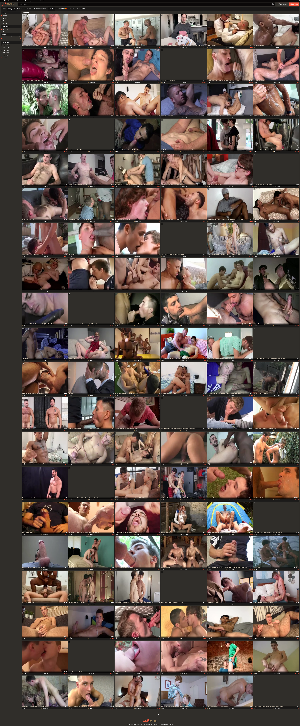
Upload (171, 724)
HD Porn (72, 9)
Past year (5, 55)
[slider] (1, 38)
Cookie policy (157, 724)
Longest (5, 23)
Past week (6, 50)
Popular (5, 15)
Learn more (46, 0)
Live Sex (51, 9)
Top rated (5, 18)
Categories (11, 9)
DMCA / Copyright (132, 724)
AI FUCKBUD (81, 9)
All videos (5, 29)
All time (5, 58)
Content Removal (148, 724)
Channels (20, 9)
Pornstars (28, 9)
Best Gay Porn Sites (40, 9)
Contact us (139, 724)
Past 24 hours (6, 45)
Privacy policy (164, 724)
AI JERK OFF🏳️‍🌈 (62, 9)
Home (4, 9)
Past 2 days (6, 47)
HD (4, 31)
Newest (5, 21)
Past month (6, 52)
